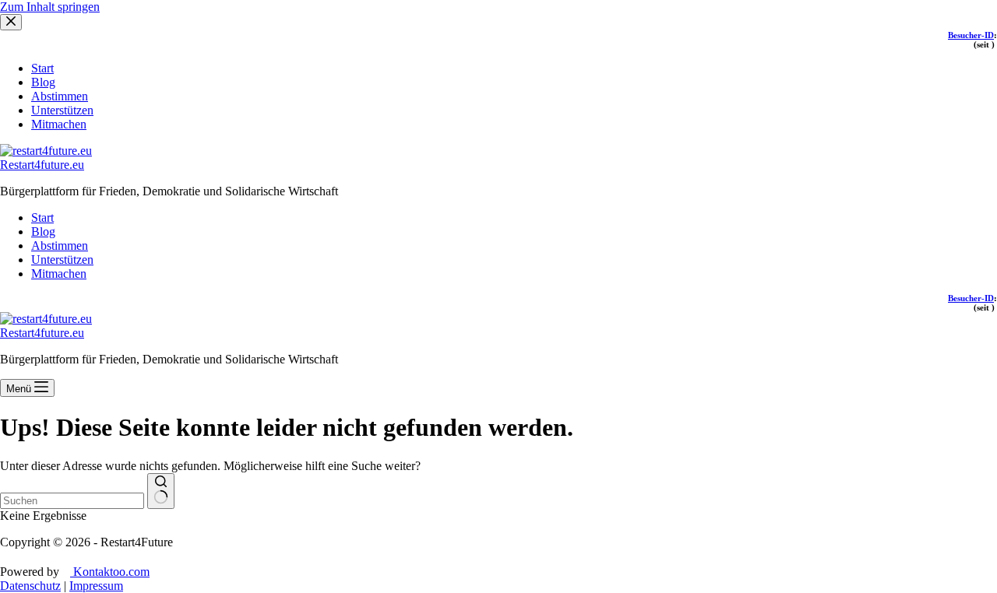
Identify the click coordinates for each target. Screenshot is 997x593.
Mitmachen (58, 273)
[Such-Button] (160, 491)
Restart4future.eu (42, 164)
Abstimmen (59, 245)
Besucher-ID (971, 298)
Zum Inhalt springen (50, 6)
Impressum (96, 585)
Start (42, 217)
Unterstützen (62, 259)
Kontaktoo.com (110, 571)
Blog (43, 231)
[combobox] (72, 501)
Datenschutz (30, 585)
